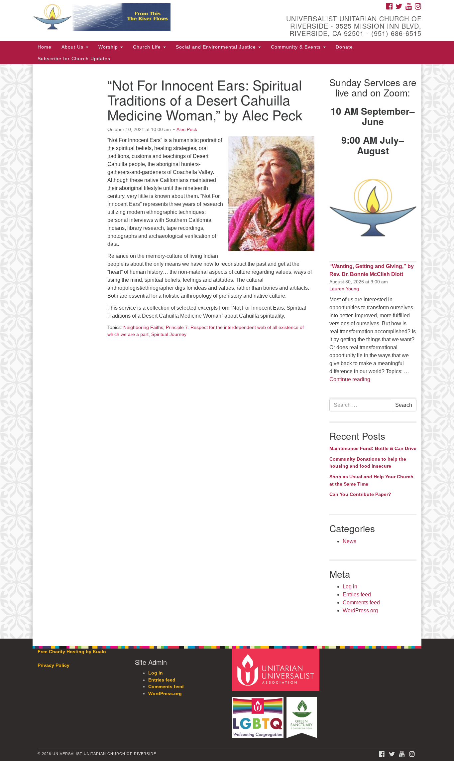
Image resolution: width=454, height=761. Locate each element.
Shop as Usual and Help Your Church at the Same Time (371, 480)
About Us (73, 47)
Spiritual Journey (168, 334)
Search (403, 405)
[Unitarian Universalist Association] (276, 669)
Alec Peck (186, 129)
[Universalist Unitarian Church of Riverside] (146, 18)
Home (45, 47)
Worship (109, 47)
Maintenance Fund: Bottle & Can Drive (372, 448)
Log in (350, 586)
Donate (344, 47)
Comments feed (361, 602)
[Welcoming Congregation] (258, 714)
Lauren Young (344, 288)
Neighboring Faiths (143, 327)
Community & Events (296, 47)
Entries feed (357, 594)
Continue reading (349, 379)
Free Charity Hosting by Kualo (72, 651)
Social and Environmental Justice (217, 47)
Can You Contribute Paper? (360, 494)
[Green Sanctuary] (302, 714)
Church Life (148, 47)
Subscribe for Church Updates (74, 58)
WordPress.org (360, 610)
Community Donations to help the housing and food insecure (367, 462)
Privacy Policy (53, 665)
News (349, 541)
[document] (227, 351)
